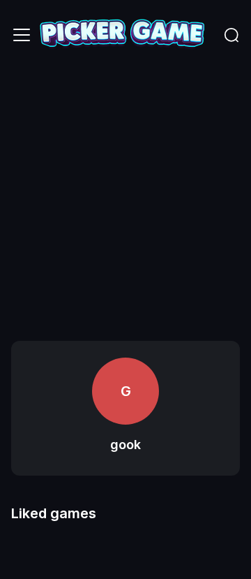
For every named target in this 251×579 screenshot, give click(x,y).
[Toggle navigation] (21, 35)
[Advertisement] (125, 202)
